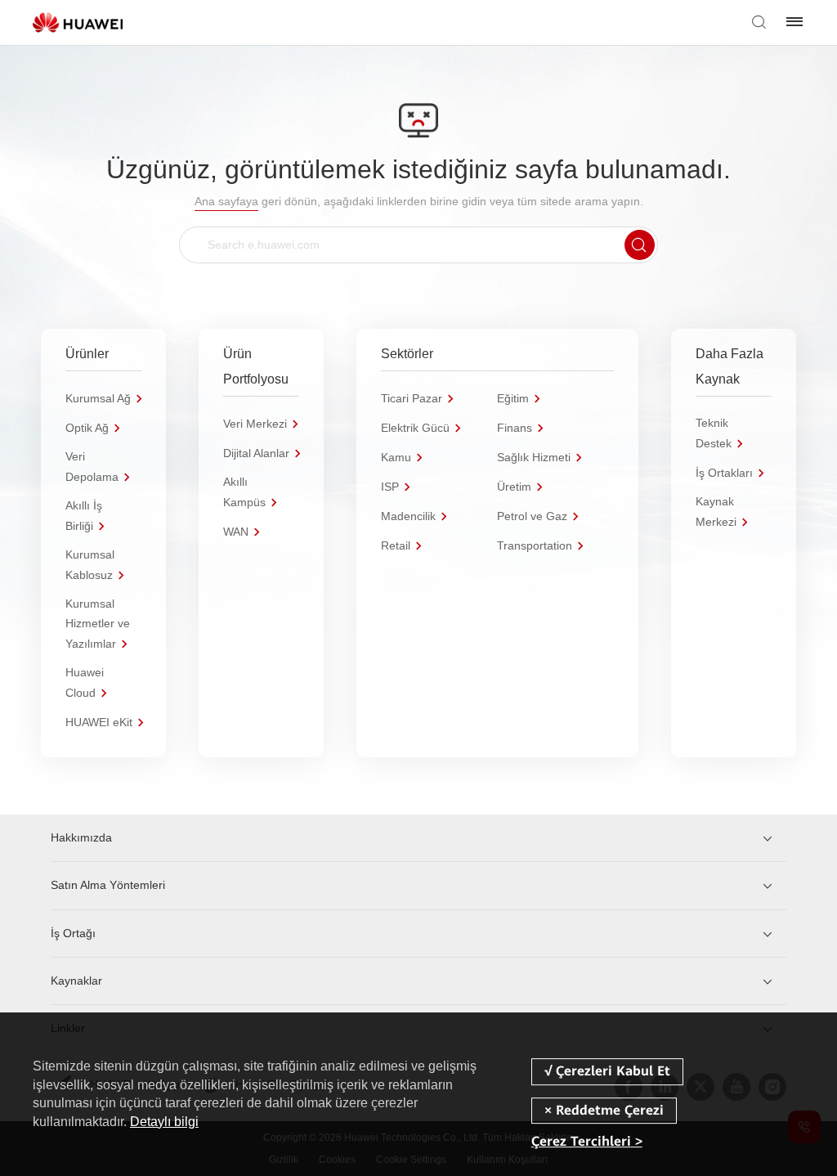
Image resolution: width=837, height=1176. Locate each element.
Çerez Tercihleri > (586, 1141)
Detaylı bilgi (164, 1122)
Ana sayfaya (226, 201)
